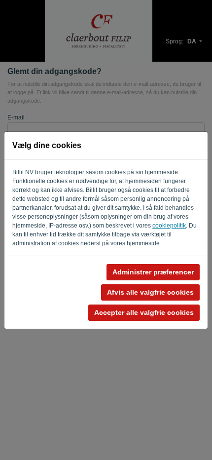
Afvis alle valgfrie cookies (150, 292)
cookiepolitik (169, 225)
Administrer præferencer (153, 272)
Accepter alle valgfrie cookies (144, 312)
